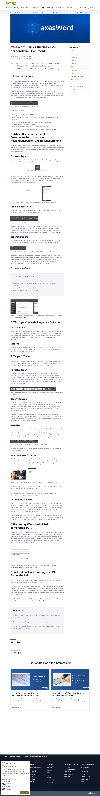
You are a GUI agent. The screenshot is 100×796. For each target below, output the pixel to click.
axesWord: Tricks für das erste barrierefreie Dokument (31, 756)
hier (46, 81)
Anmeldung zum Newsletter (34, 770)
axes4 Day (74, 70)
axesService (35, 7)
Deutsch (93, 793)
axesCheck (50, 782)
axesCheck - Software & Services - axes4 (40, 586)
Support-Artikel (35, 87)
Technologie (24, 7)
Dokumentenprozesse (77, 83)
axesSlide (74, 57)
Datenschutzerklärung (19, 773)
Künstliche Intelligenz (77, 76)
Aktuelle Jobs (84, 779)
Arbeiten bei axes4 (86, 776)
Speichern (24, 793)
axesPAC (49, 777)
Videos (31, 776)
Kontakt (69, 7)
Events (49, 7)
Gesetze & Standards (77, 86)
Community (33, 779)
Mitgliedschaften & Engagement (86, 770)
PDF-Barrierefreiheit (35, 767)
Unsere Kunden (60, 7)
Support (32, 781)
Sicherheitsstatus (68, 774)
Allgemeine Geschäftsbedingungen (70, 768)
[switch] (4, 784)
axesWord (13, 645)
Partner (83, 774)
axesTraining (50, 780)
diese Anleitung (30, 511)
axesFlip (73, 63)
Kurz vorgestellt (85, 767)
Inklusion (73, 89)
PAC (72, 67)
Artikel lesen (16, 707)
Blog (43, 7)
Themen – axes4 (54, 622)
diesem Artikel (26, 488)
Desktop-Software (11, 7)
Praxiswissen (75, 80)
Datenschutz (67, 771)
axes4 (73, 51)
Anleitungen (33, 774)
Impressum (7, 775)
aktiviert (9, 783)
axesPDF (73, 60)
